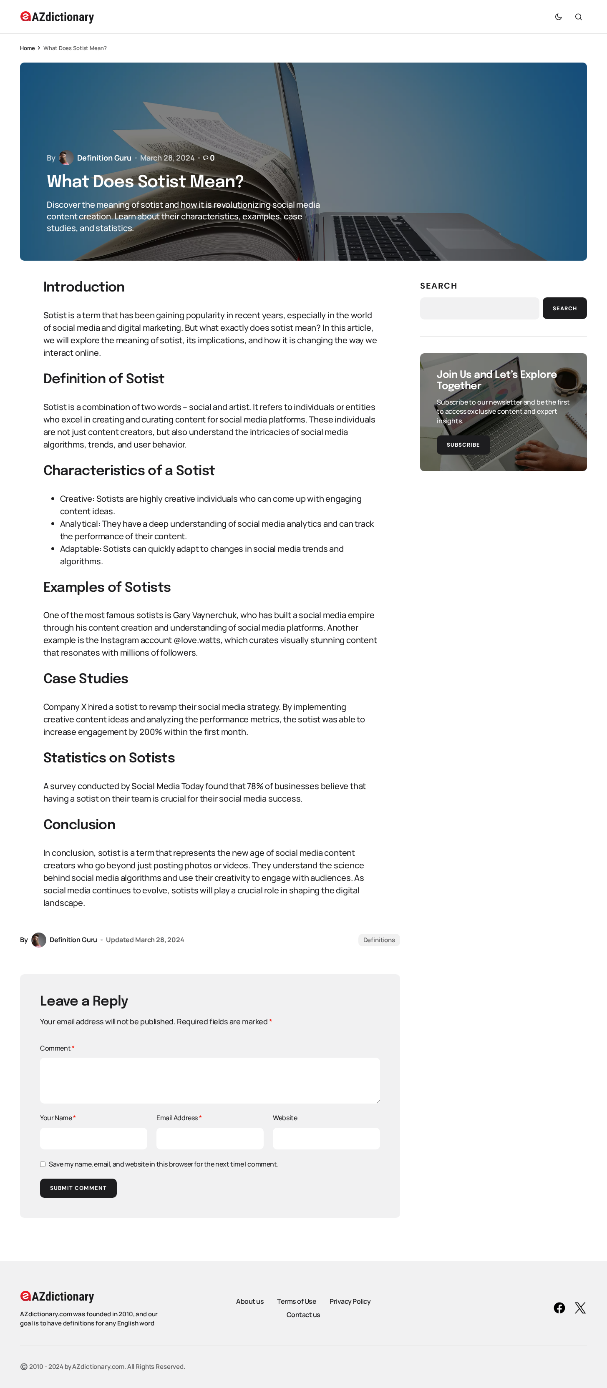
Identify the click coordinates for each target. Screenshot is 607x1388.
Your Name (58, 1117)
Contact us (303, 1314)
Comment (57, 1048)
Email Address (178, 1117)
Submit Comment (78, 1188)
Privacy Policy (350, 1301)
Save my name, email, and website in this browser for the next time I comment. (163, 1164)
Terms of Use (296, 1301)
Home (27, 48)
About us (250, 1301)
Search (439, 286)
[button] (558, 16)
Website (285, 1117)
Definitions (379, 939)
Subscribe (463, 444)
